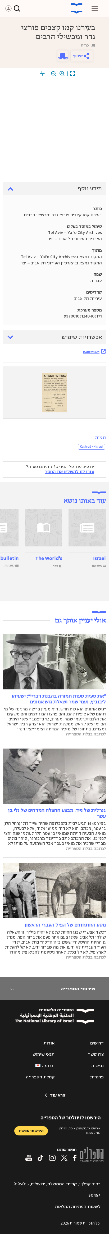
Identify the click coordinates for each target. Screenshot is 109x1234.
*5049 (94, 1195)
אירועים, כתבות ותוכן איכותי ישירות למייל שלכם (80, 1130)
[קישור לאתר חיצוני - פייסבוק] (74, 1158)
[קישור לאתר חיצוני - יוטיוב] (28, 1158)
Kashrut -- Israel (91, 446)
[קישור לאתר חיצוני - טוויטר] (64, 1158)
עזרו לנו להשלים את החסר (69, 471)
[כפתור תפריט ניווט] (95, 8)
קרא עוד (57, 1095)
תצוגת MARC (91, 352)
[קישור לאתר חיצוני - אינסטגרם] (52, 1158)
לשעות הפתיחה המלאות (78, 1207)
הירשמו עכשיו (31, 1131)
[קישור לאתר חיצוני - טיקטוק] (40, 1158)
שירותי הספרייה (78, 988)
